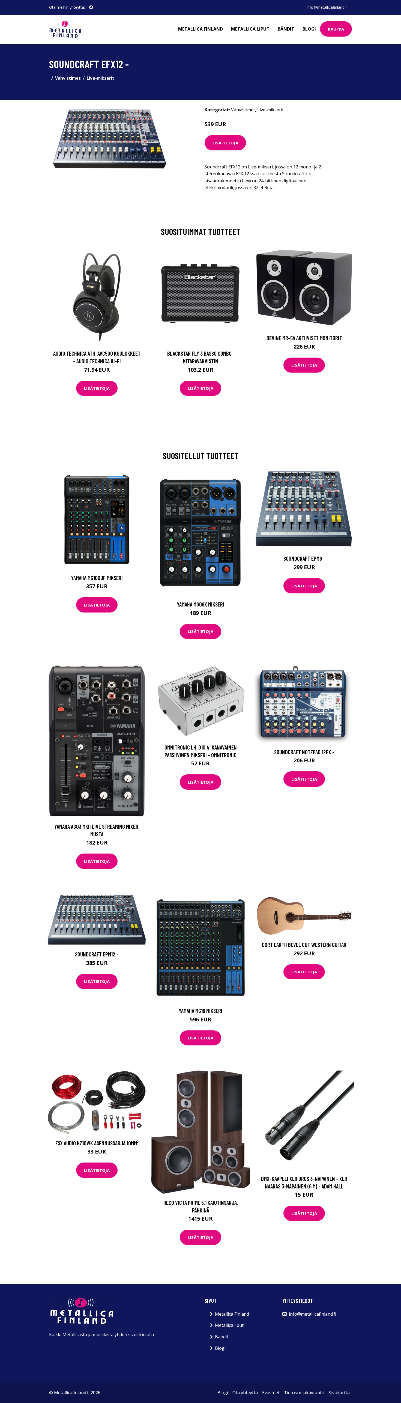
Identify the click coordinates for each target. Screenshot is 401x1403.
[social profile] (91, 7)
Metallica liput (250, 29)
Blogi (309, 29)
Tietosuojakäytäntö (304, 1393)
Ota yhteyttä (245, 1393)
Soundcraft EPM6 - (304, 558)
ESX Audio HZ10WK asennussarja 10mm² (97, 1143)
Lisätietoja (225, 142)
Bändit (286, 29)
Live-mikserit (100, 78)
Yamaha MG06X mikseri (200, 604)
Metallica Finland (200, 29)
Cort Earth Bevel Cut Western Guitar (304, 944)
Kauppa (336, 29)
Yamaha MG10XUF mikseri (97, 577)
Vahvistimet (68, 78)
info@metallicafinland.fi (327, 7)
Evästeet (271, 1393)
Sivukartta (339, 1393)
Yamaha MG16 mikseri (200, 1010)
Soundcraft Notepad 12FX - (304, 751)
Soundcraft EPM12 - (97, 954)
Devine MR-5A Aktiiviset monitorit (304, 337)
